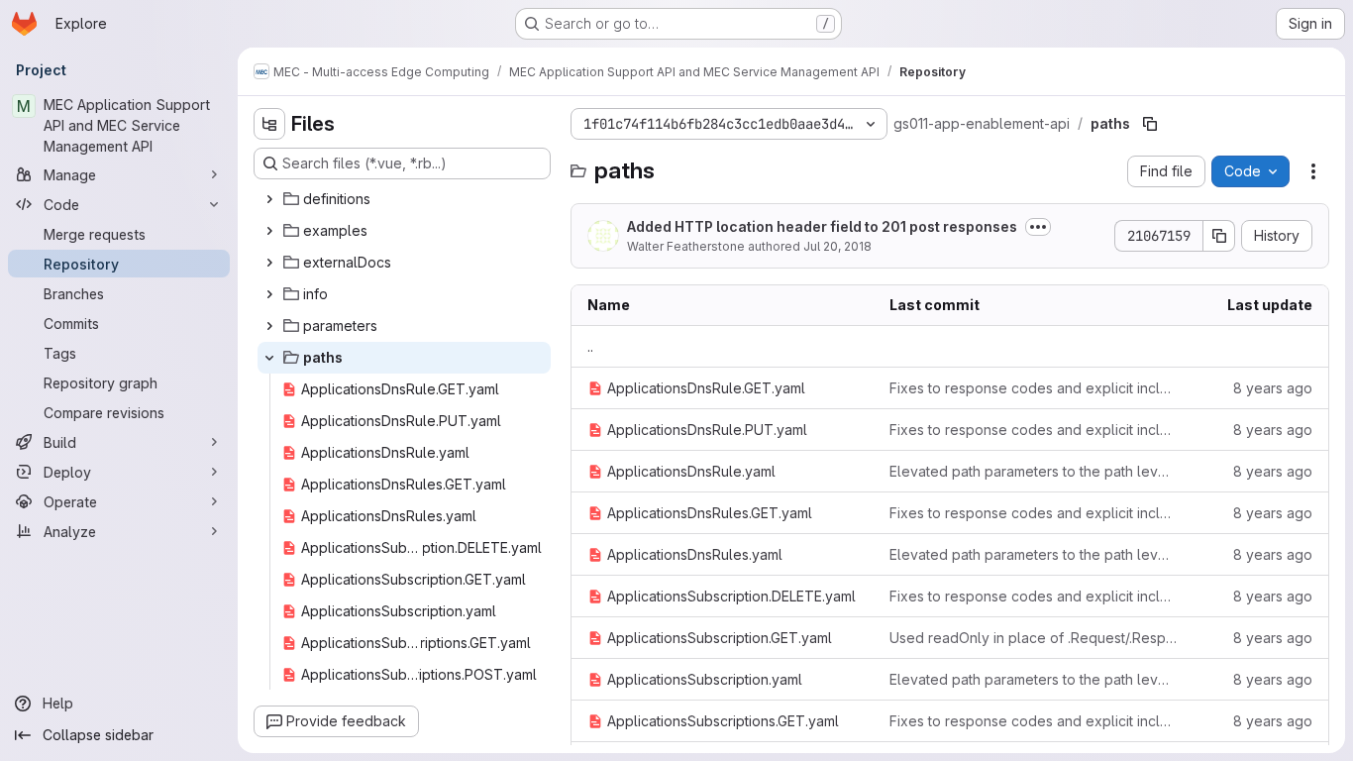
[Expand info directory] (269, 294)
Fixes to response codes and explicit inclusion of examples (1033, 388)
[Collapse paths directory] (269, 358)
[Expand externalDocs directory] (269, 262)
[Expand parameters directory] (269, 326)
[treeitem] (404, 199)
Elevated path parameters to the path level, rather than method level (1033, 471)
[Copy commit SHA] (1219, 236)
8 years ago (1272, 388)
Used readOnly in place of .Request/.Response (1033, 637)
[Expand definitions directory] (269, 199)
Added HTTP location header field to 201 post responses (822, 226)
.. (590, 346)
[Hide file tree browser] (269, 124)
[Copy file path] (1150, 124)
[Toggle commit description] (1038, 227)
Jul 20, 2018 (837, 246)
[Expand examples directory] (269, 231)
